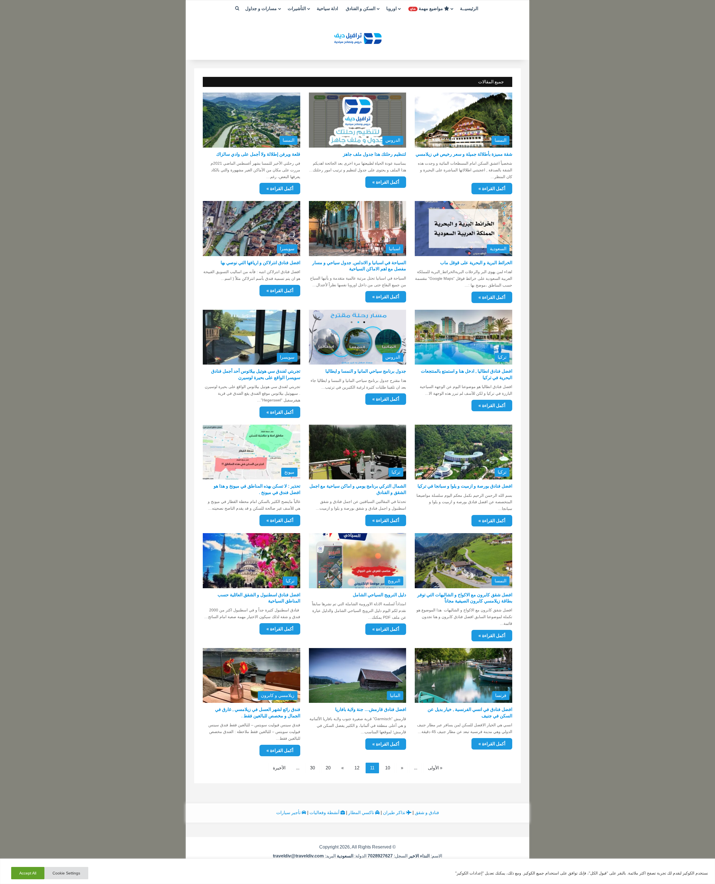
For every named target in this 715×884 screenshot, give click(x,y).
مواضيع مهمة (427, 8)
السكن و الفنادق (360, 8)
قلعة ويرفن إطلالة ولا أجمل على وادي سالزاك (258, 154)
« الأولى (435, 767)
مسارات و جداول (261, 8)
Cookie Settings (66, 873)
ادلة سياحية (327, 8)
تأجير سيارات (289, 812)
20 (328, 767)
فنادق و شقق (427, 812)
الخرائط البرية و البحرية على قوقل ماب (476, 262)
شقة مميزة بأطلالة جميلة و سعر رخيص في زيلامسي (464, 154)
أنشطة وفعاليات (324, 812)
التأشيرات (297, 8)
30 (312, 767)
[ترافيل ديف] (357, 38)
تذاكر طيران (394, 812)
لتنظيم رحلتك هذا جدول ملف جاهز (374, 154)
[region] (357, 871)
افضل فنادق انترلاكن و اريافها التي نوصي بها (260, 262)
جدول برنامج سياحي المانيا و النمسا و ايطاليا (365, 371)
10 (387, 767)
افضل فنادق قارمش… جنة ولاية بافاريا (370, 709)
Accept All (27, 873)
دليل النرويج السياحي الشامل (379, 594)
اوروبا (391, 8)
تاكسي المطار (361, 812)
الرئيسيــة (469, 8)
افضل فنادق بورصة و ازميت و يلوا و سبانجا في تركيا (465, 486)
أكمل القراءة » (279, 188)
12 (356, 767)
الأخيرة (279, 767)
